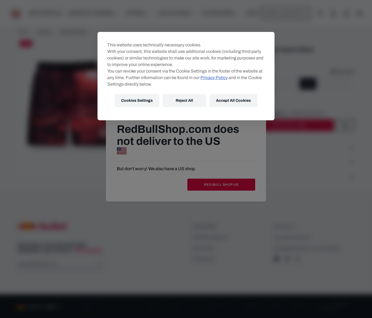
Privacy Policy (214, 77)
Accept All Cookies (233, 100)
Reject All (184, 100)
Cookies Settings (137, 100)
